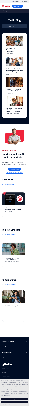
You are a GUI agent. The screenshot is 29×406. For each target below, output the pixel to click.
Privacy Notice (13, 393)
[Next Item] (16, 222)
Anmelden (23, 1)
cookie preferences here (21, 389)
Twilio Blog (4, 11)
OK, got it (14, 399)
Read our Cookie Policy (5, 404)
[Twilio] (6, 6)
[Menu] (25, 6)
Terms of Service (6, 395)
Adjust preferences (14, 401)
